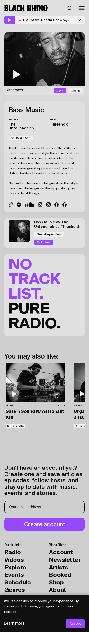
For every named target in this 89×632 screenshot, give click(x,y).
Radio (12, 552)
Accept (75, 623)
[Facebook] (64, 204)
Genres (14, 590)
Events (14, 575)
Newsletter (65, 560)
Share (75, 91)
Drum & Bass (21, 138)
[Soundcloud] (29, 204)
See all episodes (49, 234)
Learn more (14, 624)
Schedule (17, 583)
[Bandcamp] (19, 204)
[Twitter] (11, 204)
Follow (45, 242)
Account (61, 552)
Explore (15, 568)
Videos (14, 560)
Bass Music (26, 110)
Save (60, 91)
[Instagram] (40, 204)
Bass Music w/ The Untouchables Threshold (56, 225)
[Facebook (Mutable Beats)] (56, 204)
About (57, 590)
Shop (56, 583)
